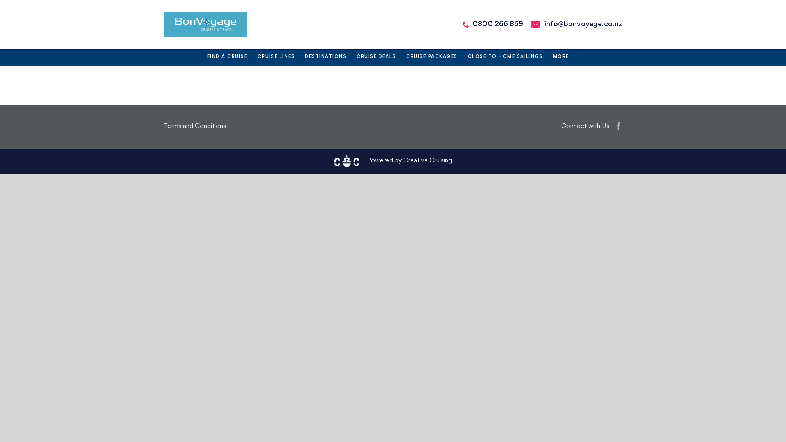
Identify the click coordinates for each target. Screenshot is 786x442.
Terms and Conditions (195, 127)
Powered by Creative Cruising (409, 161)
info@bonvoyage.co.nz (583, 24)
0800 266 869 (497, 24)
